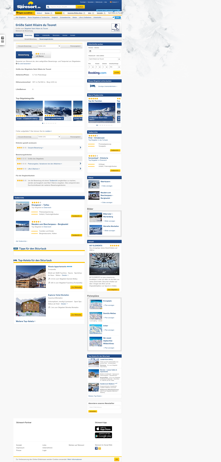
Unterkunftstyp (113, 63)
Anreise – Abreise (93, 47)
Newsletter (91, 2)
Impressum (20, 448)
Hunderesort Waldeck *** (108, 384)
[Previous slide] (17, 111)
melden (48, 131)
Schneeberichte (65, 17)
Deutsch (114, 2)
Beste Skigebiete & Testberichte (38, 17)
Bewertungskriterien (46, 39)
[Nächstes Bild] (118, 112)
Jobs (105, 2)
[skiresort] (29, 5)
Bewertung (28, 35)
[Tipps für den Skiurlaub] (116, 17)
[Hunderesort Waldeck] (93, 387)
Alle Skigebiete (21, 17)
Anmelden (93, 411)
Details (64, 275)
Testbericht (53, 180)
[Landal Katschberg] (93, 363)
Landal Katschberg (106, 359)
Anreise (65, 35)
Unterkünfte (97, 17)
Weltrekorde (99, 2)
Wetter (75, 17)
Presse (18, 450)
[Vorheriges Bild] (90, 112)
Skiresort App (101, 423)
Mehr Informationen (74, 459)
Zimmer (104, 63)
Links (44, 445)
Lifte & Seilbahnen (85, 17)
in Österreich (46, 207)
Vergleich (55, 17)
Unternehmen (47, 448)
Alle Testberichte (21, 241)
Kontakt (72, 35)
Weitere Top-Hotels (25, 321)
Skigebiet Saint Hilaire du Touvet (36, 28)
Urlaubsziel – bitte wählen (96, 55)
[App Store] (103, 431)
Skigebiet (19, 35)
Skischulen (56, 35)
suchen (116, 72)
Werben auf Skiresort (76, 445)
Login (44, 450)
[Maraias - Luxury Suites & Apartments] (93, 373)
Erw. (89, 63)
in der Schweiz (103, 140)
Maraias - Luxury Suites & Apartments (108, 370)
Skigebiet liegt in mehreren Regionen (107, 10)
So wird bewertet (24, 64)
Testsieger (83, 2)
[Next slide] (80, 111)
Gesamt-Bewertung (31, 39)
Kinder (97, 63)
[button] (97, 72)
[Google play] (103, 438)
